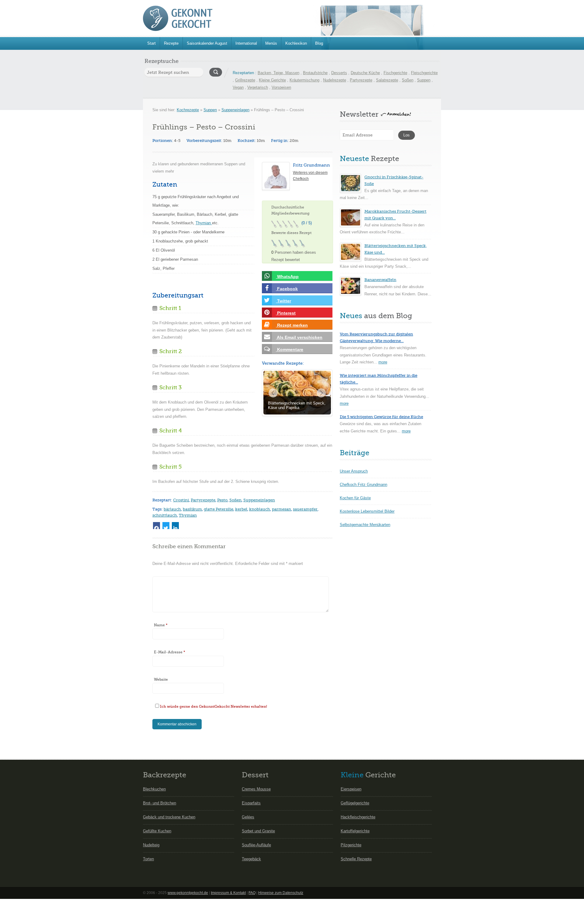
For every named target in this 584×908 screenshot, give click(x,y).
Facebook (287, 288)
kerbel (241, 509)
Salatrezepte (387, 80)
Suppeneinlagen (235, 110)
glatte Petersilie (218, 509)
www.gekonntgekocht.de (188, 893)
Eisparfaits (251, 803)
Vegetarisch (257, 87)
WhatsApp (287, 276)
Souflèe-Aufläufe (256, 845)
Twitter (283, 300)
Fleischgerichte (424, 73)
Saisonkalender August (207, 43)
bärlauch (172, 509)
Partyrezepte (361, 80)
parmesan (281, 509)
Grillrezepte (245, 80)
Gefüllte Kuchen (157, 831)
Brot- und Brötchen (159, 803)
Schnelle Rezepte (356, 859)
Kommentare (289, 349)
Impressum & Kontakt (228, 893)
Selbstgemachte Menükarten (365, 524)
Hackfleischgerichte (358, 817)
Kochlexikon (296, 43)
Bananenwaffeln (380, 279)
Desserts (339, 73)
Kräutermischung (304, 80)
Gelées (248, 817)
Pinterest (286, 313)
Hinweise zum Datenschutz (280, 893)
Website (161, 679)
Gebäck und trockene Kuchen (169, 817)
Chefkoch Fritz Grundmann (363, 484)
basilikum (192, 509)
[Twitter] (165, 525)
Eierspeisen (351, 789)
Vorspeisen (281, 87)
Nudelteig (151, 845)
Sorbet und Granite (258, 831)
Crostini (181, 500)
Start (151, 43)
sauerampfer (305, 509)
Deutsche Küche (365, 73)
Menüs (271, 43)
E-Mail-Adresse (169, 652)
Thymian (204, 223)
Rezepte (171, 43)
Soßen (407, 80)
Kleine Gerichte (272, 80)
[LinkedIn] (175, 525)
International (246, 43)
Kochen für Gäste (355, 498)
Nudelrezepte (334, 80)
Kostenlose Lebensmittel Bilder (367, 511)
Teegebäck (251, 859)
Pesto (222, 500)
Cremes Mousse (256, 789)
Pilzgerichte (351, 845)
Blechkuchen (154, 789)
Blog (319, 43)
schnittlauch (164, 515)
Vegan (238, 87)
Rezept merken (292, 325)
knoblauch (259, 509)
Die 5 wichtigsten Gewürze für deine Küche (381, 416)
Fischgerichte (395, 73)
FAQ (252, 893)
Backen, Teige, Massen (278, 73)
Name (161, 625)
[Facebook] (156, 525)
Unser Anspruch (354, 471)
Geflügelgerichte (355, 803)
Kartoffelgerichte (355, 831)
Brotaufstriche (315, 73)
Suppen (423, 80)
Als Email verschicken (299, 337)
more (382, 362)
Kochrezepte (188, 110)
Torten (148, 859)
